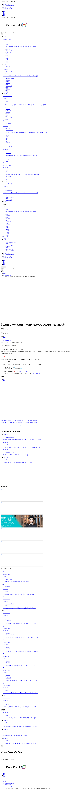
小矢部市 (8, 221)
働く (4, 162)
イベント (5, 144)
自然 (7, 58)
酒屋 (7, 119)
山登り (8, 59)
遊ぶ (4, 36)
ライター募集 (9, 245)
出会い (8, 159)
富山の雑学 (9, 200)
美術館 (8, 81)
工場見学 (8, 52)
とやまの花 (9, 86)
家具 (7, 138)
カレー (8, 112)
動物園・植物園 (10, 78)
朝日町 (8, 229)
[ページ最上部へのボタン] (2, 746)
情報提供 (8, 243)
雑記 (7, 247)
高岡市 (8, 215)
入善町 (8, 233)
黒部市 (8, 227)
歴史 (7, 84)
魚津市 (8, 217)
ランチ (8, 109)
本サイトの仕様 (8, 8)
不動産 (8, 142)
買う (4, 120)
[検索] (2, 34)
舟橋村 (8, 235)
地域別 (5, 201)
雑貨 (7, 136)
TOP (4, 273)
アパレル (8, 141)
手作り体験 (9, 50)
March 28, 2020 (36, 373)
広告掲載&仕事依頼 (9, 5)
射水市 (8, 218)
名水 (7, 115)
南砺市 (8, 226)
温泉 (7, 61)
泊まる (8, 62)
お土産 (8, 135)
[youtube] (3, 15)
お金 (7, 179)
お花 (7, 139)
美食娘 (8, 113)
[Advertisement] (36, 288)
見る (4, 64)
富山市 (8, 214)
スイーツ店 (9, 118)
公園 (7, 55)
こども (8, 53)
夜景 (7, 90)
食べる (5, 93)
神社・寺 (8, 87)
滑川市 (8, 224)
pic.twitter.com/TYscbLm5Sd (21, 371)
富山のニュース (10, 197)
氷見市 (8, 220)
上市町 (8, 230)
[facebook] (3, 11)
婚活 (7, 161)
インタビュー (9, 178)
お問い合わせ (7, 7)
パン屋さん (9, 116)
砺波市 (8, 223)
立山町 (8, 232)
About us (6, 4)
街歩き (8, 92)
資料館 (8, 83)
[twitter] (3, 12)
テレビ (8, 198)
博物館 (8, 80)
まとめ (5, 181)
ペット (8, 56)
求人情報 (8, 176)
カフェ (8, 107)
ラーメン (8, 110)
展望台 (8, 89)
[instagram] (3, 14)
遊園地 (8, 49)
